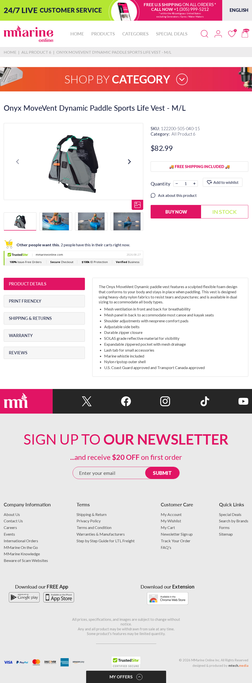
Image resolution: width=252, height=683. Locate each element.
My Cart (168, 527)
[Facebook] (111, 401)
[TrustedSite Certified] (126, 662)
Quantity (160, 183)
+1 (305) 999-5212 (191, 9)
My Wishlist (171, 520)
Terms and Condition (94, 527)
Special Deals (230, 514)
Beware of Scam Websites (26, 560)
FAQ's (166, 547)
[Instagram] (150, 401)
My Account (171, 514)
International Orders (21, 540)
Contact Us (13, 520)
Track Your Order (175, 540)
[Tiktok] (189, 401)
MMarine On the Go (21, 547)
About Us (12, 514)
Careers (10, 527)
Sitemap (226, 534)
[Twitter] (72, 401)
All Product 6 (183, 134)
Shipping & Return (92, 514)
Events (9, 534)
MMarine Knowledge (22, 553)
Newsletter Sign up (177, 534)
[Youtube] (228, 401)
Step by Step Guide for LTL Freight (106, 540)
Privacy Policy (89, 520)
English (239, 10)
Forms (224, 527)
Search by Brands (233, 520)
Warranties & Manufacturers (101, 534)
